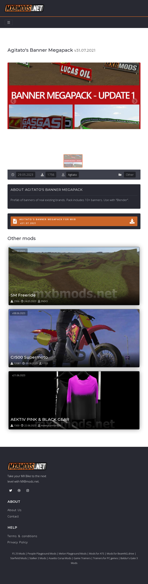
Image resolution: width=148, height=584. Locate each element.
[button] (73, 161)
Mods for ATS (96, 553)
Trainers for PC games (105, 558)
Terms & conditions (22, 536)
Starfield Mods (18, 558)
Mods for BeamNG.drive (120, 553)
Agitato (72, 175)
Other (25, 42)
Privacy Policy (18, 542)
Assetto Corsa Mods (60, 558)
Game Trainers (82, 558)
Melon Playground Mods (73, 553)
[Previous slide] (13, 101)
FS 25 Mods (18, 553)
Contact (13, 516)
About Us (15, 510)
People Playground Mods (42, 553)
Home (12, 42)
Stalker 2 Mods (37, 558)
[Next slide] (135, 101)
